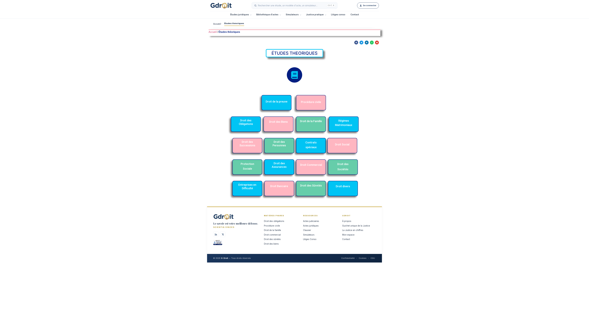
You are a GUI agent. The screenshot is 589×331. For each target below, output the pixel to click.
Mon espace (348, 235)
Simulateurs (292, 14)
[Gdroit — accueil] (221, 5)
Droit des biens (271, 244)
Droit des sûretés (272, 239)
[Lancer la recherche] (255, 5)
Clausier (307, 230)
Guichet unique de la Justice (356, 225)
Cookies (362, 258)
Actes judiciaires (311, 221)
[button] (356, 42)
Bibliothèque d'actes (267, 14)
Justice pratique (315, 14)
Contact (354, 14)
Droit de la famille (272, 230)
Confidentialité (348, 258)
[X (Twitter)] (222, 234)
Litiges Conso (309, 239)
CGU (373, 258)
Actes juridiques (311, 225)
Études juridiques (239, 14)
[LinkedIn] (216, 234)
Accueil (217, 23)
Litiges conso (338, 14)
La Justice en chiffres (352, 230)
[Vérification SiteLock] (217, 243)
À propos (346, 221)
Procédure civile (272, 225)
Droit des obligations (274, 221)
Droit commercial (272, 235)
